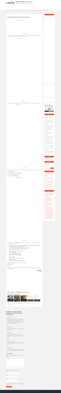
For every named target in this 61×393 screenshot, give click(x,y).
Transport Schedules (35, 10)
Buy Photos (20, 10)
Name (7, 372)
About (8, 10)
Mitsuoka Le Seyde (49, 177)
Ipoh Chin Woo (11, 303)
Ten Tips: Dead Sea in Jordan (49, 203)
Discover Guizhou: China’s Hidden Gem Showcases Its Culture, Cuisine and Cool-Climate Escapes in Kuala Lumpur (49, 122)
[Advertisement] (40, 7)
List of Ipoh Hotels (47, 198)
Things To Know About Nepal (49, 215)
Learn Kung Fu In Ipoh (16, 243)
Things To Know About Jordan (49, 214)
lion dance (31, 303)
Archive (11, 10)
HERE (20, 254)
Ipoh (8, 303)
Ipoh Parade (27, 303)
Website (7, 379)
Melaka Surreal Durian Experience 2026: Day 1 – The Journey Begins (49, 146)
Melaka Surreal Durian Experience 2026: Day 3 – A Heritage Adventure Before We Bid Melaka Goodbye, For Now (49, 138)
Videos (24, 10)
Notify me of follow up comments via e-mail (12, 370)
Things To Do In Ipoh (48, 206)
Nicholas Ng (8, 316)
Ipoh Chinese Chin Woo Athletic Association (19, 303)
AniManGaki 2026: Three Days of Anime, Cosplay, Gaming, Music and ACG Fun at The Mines (49, 126)
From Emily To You (24, 2)
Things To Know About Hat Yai (49, 212)
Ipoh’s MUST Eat (47, 197)
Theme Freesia (37, 391)
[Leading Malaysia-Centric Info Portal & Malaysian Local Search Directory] (49, 50)
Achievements (28, 10)
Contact (47, 10)
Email (7, 375)
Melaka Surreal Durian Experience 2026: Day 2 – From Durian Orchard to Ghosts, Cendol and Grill (49, 143)
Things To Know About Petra (49, 216)
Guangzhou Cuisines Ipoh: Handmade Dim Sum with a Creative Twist (48, 133)
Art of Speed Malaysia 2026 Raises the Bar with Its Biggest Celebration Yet (49, 152)
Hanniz (8, 326)
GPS (40, 10)
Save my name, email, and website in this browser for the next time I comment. (15, 384)
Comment (7, 358)
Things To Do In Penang (48, 208)
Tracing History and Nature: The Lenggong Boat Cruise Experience (49, 174)
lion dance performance (36, 303)
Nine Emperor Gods (48, 202)
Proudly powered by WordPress (24, 391)
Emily (45, 184)
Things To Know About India (49, 213)
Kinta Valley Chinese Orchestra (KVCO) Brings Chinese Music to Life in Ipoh (49, 117)
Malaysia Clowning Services (49, 199)
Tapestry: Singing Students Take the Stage (49, 149)
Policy (44, 10)
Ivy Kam (8, 332)
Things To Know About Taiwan (49, 217)
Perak (11, 304)
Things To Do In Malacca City (49, 207)
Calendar (15, 10)
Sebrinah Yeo (9, 347)
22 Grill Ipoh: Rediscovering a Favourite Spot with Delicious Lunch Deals (48, 129)
